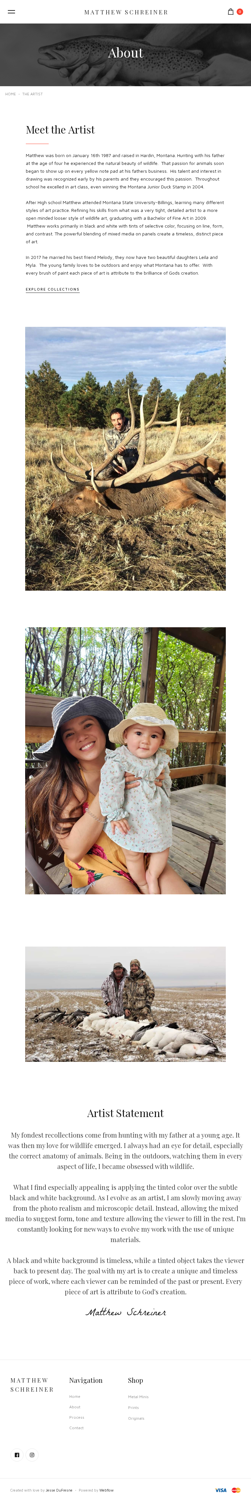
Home (10, 94)
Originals (136, 1418)
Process (76, 1417)
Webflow (106, 1490)
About (74, 1406)
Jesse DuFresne (59, 1490)
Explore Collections (53, 289)
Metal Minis (138, 1396)
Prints (133, 1407)
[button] (11, 11)
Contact (76, 1427)
